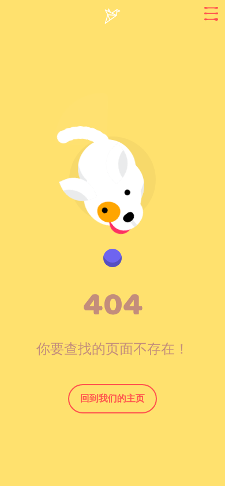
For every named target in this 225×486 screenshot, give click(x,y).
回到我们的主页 (112, 398)
